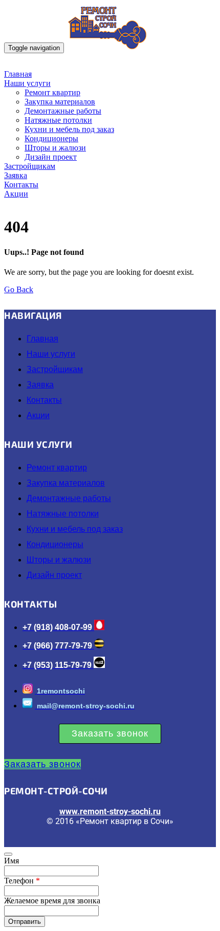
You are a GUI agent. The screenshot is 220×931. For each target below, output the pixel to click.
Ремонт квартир (52, 92)
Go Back (18, 289)
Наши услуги (27, 83)
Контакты (21, 184)
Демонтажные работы (63, 110)
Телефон (22, 880)
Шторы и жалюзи (55, 147)
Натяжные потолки (58, 120)
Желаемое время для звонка (52, 900)
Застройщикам (29, 166)
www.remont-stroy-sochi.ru (110, 811)
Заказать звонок (110, 733)
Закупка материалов (60, 101)
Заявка (15, 175)
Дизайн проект (51, 157)
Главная (18, 74)
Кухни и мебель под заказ (69, 129)
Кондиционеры (51, 138)
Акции (16, 193)
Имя (11, 860)
